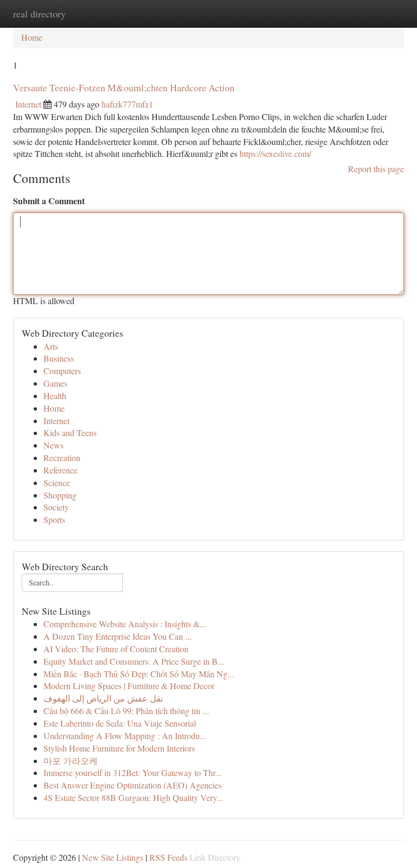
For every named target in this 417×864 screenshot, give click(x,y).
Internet (28, 104)
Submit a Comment (49, 200)
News (53, 445)
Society (56, 507)
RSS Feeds (168, 857)
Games (55, 383)
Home (31, 37)
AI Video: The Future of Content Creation (115, 648)
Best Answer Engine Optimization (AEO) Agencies (132, 785)
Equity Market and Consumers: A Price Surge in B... (133, 661)
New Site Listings (112, 857)
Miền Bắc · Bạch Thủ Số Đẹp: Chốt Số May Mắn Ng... (138, 673)
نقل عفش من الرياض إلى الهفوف (103, 698)
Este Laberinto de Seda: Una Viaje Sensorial (119, 723)
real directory (39, 13)
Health (54, 395)
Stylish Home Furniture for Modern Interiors (119, 748)
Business (58, 358)
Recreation (61, 457)
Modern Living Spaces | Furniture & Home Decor (128, 685)
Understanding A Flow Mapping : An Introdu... (124, 735)
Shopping (60, 495)
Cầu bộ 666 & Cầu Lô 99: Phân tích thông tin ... (126, 710)
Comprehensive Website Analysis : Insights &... (124, 623)
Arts (50, 346)
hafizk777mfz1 (127, 104)
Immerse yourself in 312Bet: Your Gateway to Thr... (132, 772)
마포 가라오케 (70, 760)
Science (56, 482)
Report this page (376, 168)
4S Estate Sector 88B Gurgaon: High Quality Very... (133, 797)
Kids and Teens (70, 432)
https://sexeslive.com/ (275, 153)
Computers (62, 370)
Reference (60, 470)
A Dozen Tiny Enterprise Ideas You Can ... (117, 636)
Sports (54, 519)
